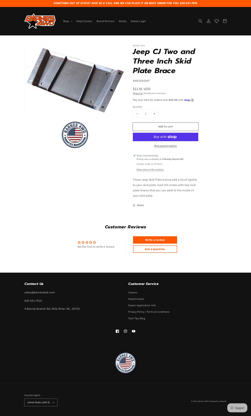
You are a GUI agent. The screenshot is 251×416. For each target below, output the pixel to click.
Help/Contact (136, 299)
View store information (150, 169)
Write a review (155, 240)
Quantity (137, 106)
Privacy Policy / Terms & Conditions (149, 311)
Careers (132, 292)
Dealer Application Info (142, 305)
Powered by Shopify (218, 401)
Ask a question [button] (155, 249)
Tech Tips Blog (136, 318)
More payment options (165, 145)
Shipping (137, 93)
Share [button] (140, 205)
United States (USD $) (38, 402)
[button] (67, 21)
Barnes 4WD (203, 401)
